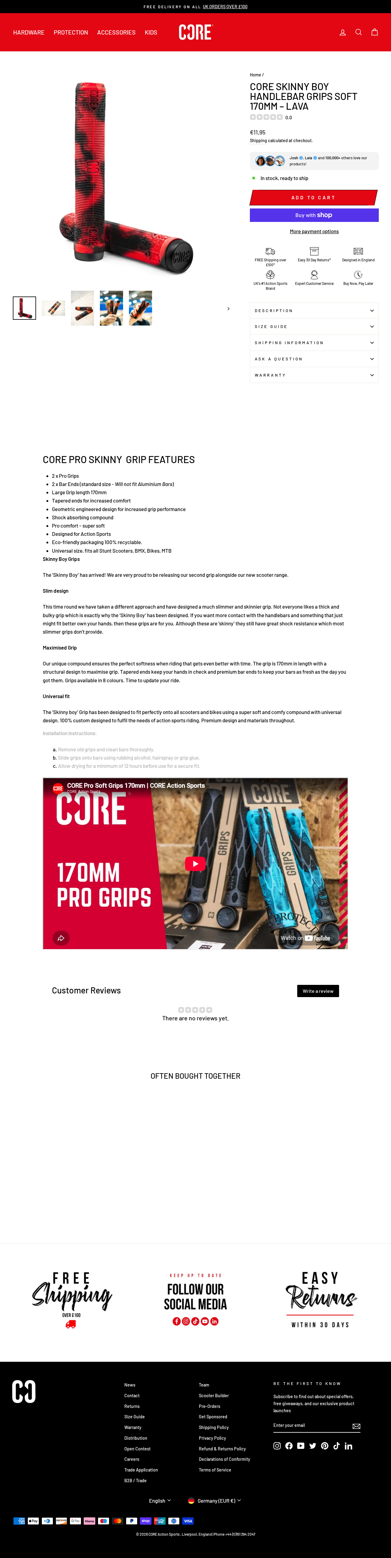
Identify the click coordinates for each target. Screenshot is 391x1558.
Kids (151, 32)
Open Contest (137, 1448)
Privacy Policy (212, 1438)
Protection (71, 32)
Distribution (135, 1438)
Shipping (258, 140)
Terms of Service (215, 1469)
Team (204, 1384)
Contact (132, 1395)
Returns (132, 1406)
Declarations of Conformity (224, 1459)
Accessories (116, 32)
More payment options (314, 231)
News (129, 1384)
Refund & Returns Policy (222, 1448)
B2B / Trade (135, 1480)
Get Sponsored (213, 1416)
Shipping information (289, 342)
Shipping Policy (214, 1427)
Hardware (29, 32)
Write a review (318, 991)
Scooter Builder (214, 1395)
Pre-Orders (209, 1406)
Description (274, 310)
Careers (131, 1459)
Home (255, 74)
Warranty (270, 375)
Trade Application (141, 1469)
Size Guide (271, 326)
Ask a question (279, 358)
